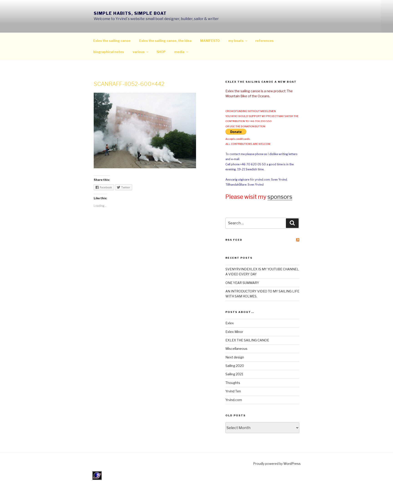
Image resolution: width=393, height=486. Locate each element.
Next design (234, 357)
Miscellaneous (236, 348)
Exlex (229, 323)
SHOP (161, 52)
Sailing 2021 (234, 374)
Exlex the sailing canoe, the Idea (165, 41)
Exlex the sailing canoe (112, 41)
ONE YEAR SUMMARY (242, 283)
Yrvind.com (233, 400)
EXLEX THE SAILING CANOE (247, 340)
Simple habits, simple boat (130, 13)
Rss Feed (233, 239)
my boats (236, 41)
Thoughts (232, 383)
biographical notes (108, 52)
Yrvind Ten (233, 391)
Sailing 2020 (234, 366)
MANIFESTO (210, 41)
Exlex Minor (234, 332)
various (139, 52)
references (264, 41)
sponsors (279, 196)
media (179, 52)
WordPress (292, 464)
